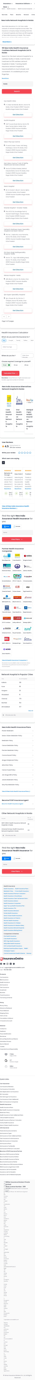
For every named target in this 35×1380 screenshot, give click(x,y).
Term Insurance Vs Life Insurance (9, 1138)
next (9, 317)
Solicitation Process (5, 1041)
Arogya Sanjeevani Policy (10, 760)
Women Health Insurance (11, 920)
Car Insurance (4, 977)
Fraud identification (5, 1034)
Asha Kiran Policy (7, 765)
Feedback (3, 1031)
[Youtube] (4, 964)
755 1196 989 (7, 970)
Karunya (29, 953)
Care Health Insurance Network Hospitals (9, 418)
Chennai (4, 699)
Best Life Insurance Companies (9, 1141)
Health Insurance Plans (21, 888)
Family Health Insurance (11, 913)
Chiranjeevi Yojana (9, 951)
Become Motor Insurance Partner (9, 1157)
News (5, 7)
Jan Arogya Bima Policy (9, 775)
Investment (3, 990)
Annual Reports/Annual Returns (9, 1039)
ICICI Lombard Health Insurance (13, 946)
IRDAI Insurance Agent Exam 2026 (9, 1167)
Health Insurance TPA (10, 908)
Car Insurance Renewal (6, 1086)
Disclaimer (3, 1036)
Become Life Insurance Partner (8, 1162)
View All (30, 711)
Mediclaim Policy (7, 740)
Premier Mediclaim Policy (10, 750)
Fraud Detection (4, 1010)
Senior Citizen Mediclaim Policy (12, 736)
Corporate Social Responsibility (9, 1049)
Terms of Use (3, 1016)
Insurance (7, 4)
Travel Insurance (5, 995)
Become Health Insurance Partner (9, 1159)
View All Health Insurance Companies (14, 660)
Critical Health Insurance (7, 1117)
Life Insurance (4, 985)
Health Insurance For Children (12, 923)
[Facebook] (1, 964)
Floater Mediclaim (8, 731)
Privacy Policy (4, 1005)
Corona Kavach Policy (9, 755)
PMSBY (26, 948)
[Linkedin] (11, 964)
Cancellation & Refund (6, 1018)
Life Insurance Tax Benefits (7, 1146)
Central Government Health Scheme (14, 953)
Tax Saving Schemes (6, 997)
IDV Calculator (4, 1094)
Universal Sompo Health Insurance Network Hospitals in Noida (13, 830)
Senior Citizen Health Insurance (13, 915)
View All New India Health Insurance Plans (15, 791)
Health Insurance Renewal (11, 911)
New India (4, 14)
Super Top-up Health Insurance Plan (14, 906)
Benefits (18, 14)
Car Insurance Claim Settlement (9, 1099)
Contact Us (3, 1029)
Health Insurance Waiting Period (13, 930)
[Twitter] (14, 964)
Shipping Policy (4, 1013)
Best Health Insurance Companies (10, 1110)
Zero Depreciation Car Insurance (9, 1091)
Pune (3, 686)
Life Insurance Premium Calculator (10, 1148)
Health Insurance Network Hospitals (14, 928)
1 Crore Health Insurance (22, 891)
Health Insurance (9, 888)
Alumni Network (4, 1044)
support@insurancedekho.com (14, 967)
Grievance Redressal (6, 1008)
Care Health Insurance (10, 938)
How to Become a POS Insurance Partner (11, 1164)
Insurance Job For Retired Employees (10, 1174)
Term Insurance (4, 987)
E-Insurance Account (6, 1021)
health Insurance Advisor (11, 901)
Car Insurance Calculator (7, 1089)
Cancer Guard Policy (8, 770)
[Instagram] (7, 964)
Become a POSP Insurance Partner (9, 1154)
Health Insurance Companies (12, 903)
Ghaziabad (5, 695)
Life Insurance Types (5, 1133)
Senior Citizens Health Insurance (9, 1125)
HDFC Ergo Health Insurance (12, 941)
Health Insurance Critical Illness (13, 896)
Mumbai (4, 703)
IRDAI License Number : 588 (16, 1187)
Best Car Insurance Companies (9, 1102)
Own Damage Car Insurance (8, 1097)
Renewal (26, 14)
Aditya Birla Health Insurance (12, 943)
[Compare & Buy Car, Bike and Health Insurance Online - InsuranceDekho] (11, 959)
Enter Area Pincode (25, 356)
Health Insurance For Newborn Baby (14, 925)
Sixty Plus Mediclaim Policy (10, 785)
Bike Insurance (4, 980)
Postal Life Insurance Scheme (8, 1131)
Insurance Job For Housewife (8, 1169)
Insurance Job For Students (8, 1172)
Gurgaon (4, 691)
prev (4, 317)
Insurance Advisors (23, 4)
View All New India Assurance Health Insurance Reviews (15, 507)
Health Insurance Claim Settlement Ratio (16, 898)
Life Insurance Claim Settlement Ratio (10, 1136)
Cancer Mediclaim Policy (10, 745)
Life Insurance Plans (5, 1143)
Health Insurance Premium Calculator (14, 893)
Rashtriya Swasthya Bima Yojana (13, 948)
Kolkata (4, 682)
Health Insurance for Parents (12, 918)
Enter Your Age (7, 347)
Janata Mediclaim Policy (10, 780)
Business (2, 992)
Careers (2, 1046)
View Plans (15, 539)
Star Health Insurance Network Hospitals (19, 418)
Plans (11, 14)
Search (17, 91)
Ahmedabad (6, 707)
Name (5, 532)
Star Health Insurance (10, 936)
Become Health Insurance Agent (12, 804)
